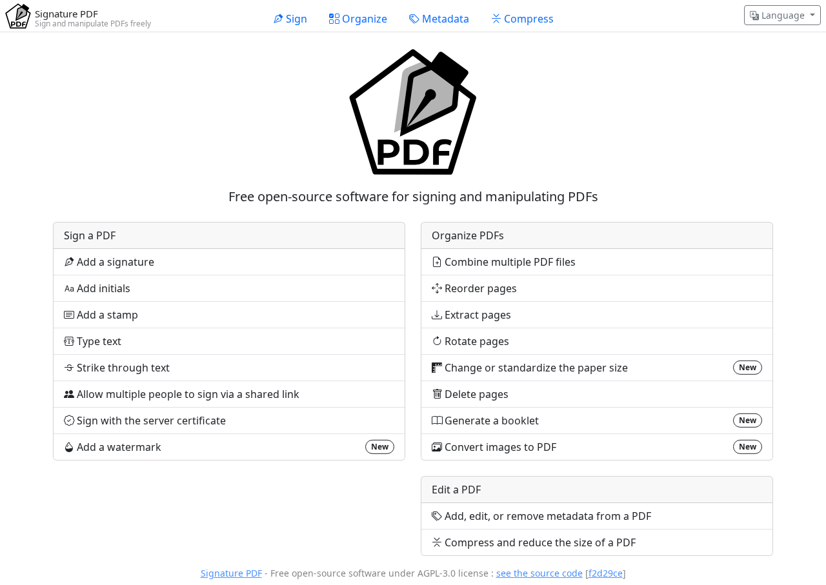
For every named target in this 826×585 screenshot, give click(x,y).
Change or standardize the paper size (599, 368)
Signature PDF (231, 573)
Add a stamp (106, 315)
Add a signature (114, 262)
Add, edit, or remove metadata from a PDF (546, 516)
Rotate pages (475, 341)
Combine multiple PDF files (509, 262)
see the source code (539, 573)
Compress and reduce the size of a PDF (539, 542)
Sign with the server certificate (150, 420)
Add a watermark (231, 447)
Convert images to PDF (599, 447)
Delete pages (475, 394)
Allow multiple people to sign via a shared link (186, 394)
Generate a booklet (599, 420)
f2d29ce (606, 573)
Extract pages (476, 315)
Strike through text (122, 368)
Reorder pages (479, 288)
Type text (97, 341)
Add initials (102, 288)
